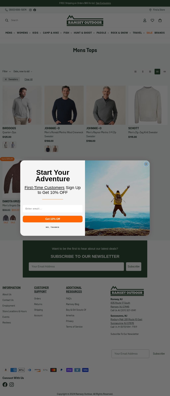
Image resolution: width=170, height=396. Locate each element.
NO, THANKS (52, 227)
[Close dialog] (146, 164)
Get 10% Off (52, 219)
